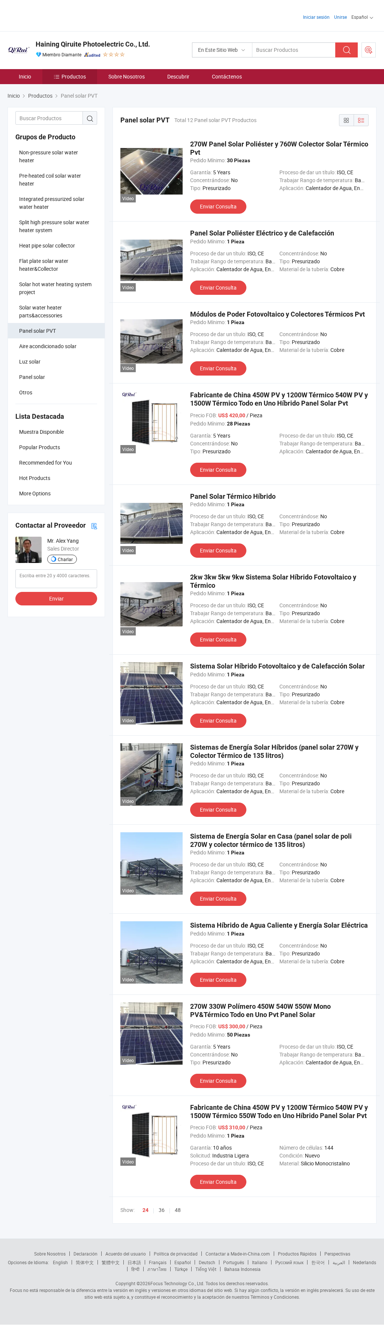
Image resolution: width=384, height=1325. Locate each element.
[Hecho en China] (56, 15)
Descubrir (178, 76)
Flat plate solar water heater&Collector (43, 264)
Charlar (65, 559)
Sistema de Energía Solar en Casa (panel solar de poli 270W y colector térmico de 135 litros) (271, 840)
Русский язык (289, 1262)
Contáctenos (227, 76)
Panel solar (32, 376)
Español (182, 1262)
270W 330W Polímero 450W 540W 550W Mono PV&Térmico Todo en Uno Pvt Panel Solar (260, 1010)
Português (233, 1262)
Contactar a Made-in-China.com (238, 1254)
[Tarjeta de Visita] (94, 526)
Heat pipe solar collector (47, 245)
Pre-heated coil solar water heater (50, 179)
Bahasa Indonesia (242, 1269)
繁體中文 (111, 1262)
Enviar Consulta (218, 206)
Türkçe (181, 1269)
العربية (339, 1262)
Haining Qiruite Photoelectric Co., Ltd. (93, 44)
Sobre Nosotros (126, 76)
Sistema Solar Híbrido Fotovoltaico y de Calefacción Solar (277, 666)
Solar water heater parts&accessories (40, 311)
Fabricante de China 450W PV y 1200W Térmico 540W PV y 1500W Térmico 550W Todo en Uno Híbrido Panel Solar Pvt (279, 1111)
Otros (25, 392)
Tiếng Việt (205, 1269)
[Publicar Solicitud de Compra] (369, 49)
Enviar (56, 598)
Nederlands (364, 1262)
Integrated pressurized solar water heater (51, 202)
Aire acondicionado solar (47, 346)
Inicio (25, 76)
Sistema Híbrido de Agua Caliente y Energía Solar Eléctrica (279, 925)
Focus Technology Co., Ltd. (177, 1283)
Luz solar (29, 361)
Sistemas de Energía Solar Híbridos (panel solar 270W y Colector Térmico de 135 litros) (274, 751)
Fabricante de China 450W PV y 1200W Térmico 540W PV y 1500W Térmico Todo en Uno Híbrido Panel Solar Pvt (279, 399)
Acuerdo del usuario (125, 1254)
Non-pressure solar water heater (48, 156)
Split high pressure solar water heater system (54, 226)
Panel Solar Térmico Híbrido (233, 496)
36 (162, 1209)
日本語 (134, 1262)
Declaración (86, 1254)
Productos (74, 76)
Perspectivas (337, 1254)
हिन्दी (135, 1269)
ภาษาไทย (156, 1269)
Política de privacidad (176, 1254)
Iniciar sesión (316, 17)
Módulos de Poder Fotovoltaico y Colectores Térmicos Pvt (277, 314)
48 (178, 1209)
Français (157, 1262)
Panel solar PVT (37, 330)
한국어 (318, 1262)
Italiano (259, 1262)
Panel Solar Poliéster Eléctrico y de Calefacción (262, 233)
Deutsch (207, 1262)
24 (145, 1210)
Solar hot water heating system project (55, 288)
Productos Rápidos (297, 1254)
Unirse (340, 17)
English (60, 1262)
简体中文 (85, 1262)
